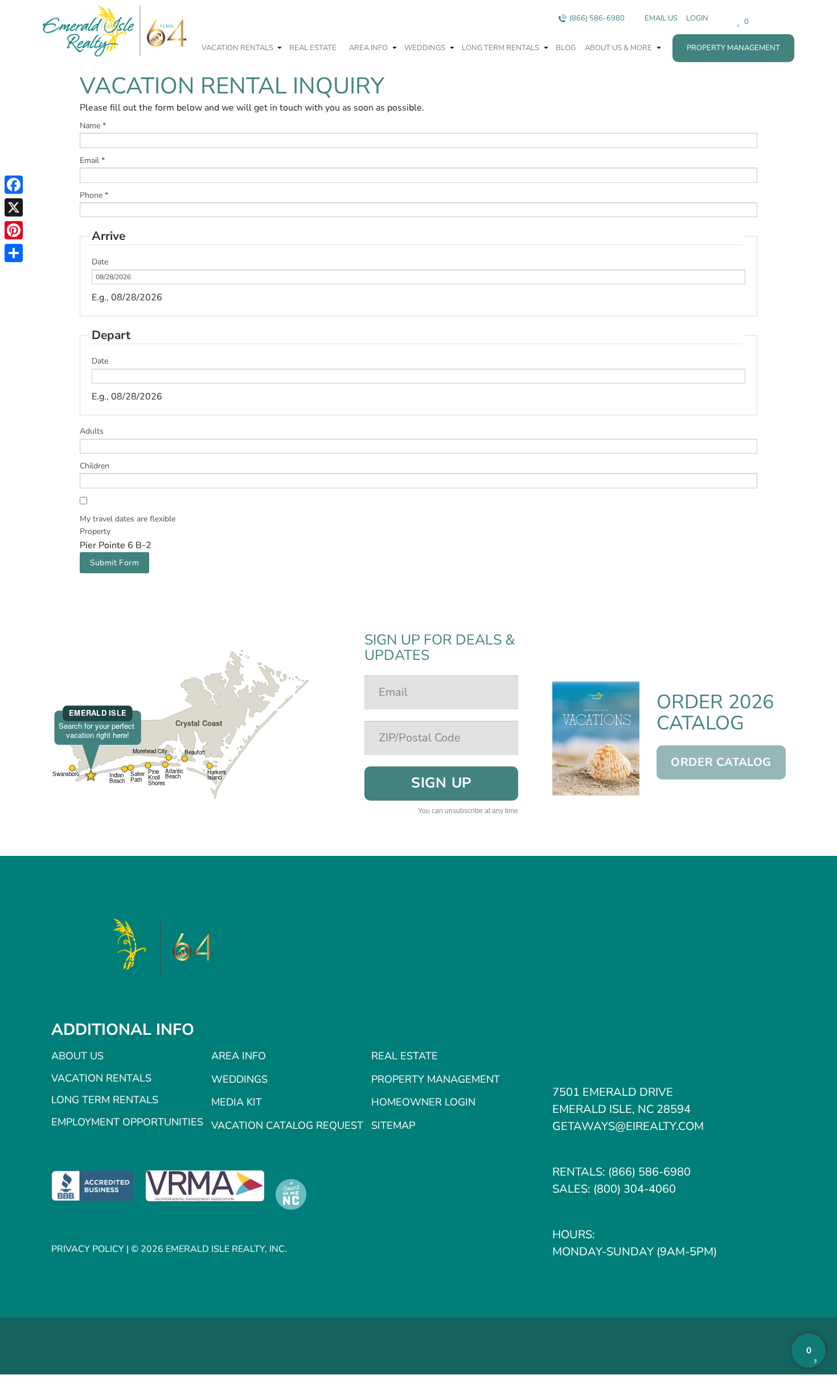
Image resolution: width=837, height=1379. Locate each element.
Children (94, 465)
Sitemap (393, 1125)
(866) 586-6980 (597, 18)
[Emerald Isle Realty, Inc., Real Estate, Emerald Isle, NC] (92, 1185)
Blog (566, 48)
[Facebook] (13, 184)
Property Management (733, 48)
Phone (94, 195)
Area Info (369, 48)
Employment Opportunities (127, 1122)
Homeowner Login (423, 1102)
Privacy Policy (87, 1249)
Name (93, 125)
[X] (13, 207)
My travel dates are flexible (127, 518)
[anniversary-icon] (186, 947)
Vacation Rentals (238, 48)
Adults (92, 431)
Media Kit (236, 1102)
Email (92, 160)
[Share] (13, 253)
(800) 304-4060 (634, 1189)
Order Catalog (721, 762)
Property (95, 531)
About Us (77, 1056)
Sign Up (441, 783)
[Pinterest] (13, 230)
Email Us (661, 18)
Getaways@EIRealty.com (628, 1126)
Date (100, 261)
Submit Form (115, 562)
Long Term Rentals (501, 48)
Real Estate (313, 48)
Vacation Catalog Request (287, 1125)
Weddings (425, 48)
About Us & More (619, 48)
